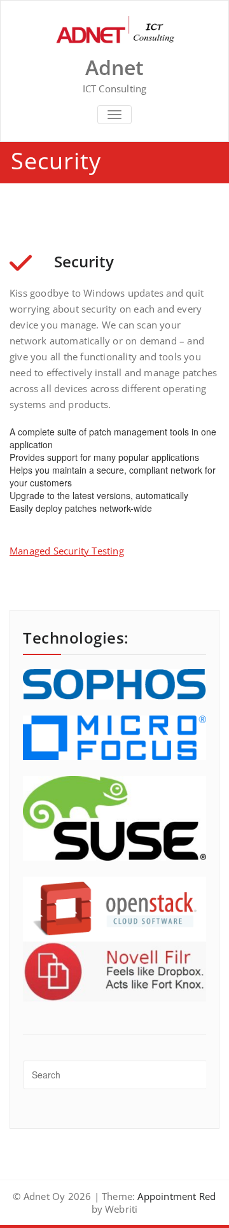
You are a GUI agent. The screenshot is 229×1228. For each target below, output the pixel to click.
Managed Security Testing (67, 550)
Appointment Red (175, 1196)
